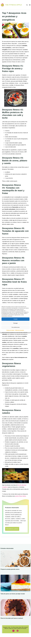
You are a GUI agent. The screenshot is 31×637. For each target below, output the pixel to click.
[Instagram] (13, 631)
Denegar (15, 323)
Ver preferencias (16, 327)
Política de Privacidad (22, 628)
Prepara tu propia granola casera (10, 569)
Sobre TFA (21, 627)
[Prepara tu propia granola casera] (15, 558)
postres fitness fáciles (20, 496)
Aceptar (15, 319)
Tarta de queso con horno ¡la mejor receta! (13, 593)
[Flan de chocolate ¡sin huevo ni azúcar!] (15, 607)
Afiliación (6, 628)
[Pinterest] (18, 631)
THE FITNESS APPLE (13, 5)
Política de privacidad (19, 330)
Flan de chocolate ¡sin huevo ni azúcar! (12, 618)
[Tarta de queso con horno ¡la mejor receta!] (15, 583)
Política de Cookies (10, 330)
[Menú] (29, 5)
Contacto (26, 627)
